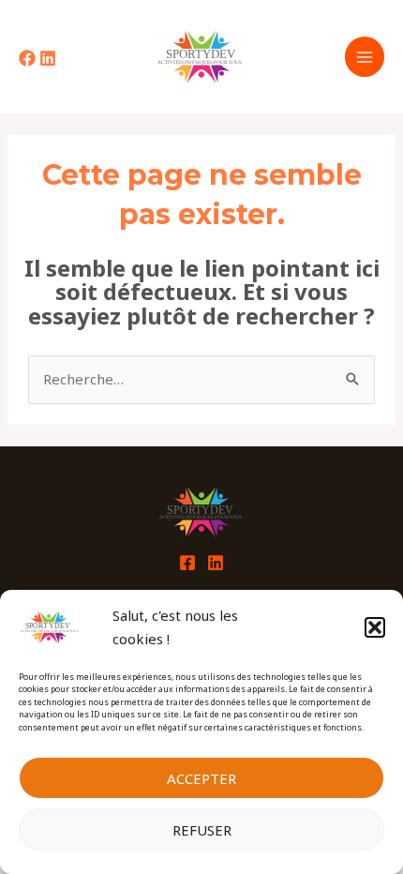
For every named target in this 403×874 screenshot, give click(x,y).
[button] (375, 627)
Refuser (201, 830)
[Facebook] (27, 58)
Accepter (201, 778)
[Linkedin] (47, 58)
